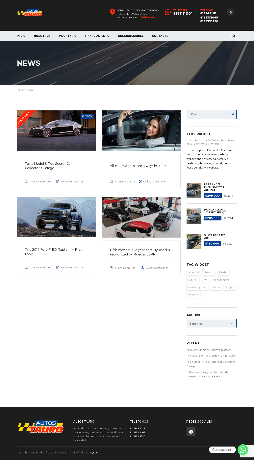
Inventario (68, 35)
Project (230, 287)
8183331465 (209, 17)
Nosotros (42, 35)
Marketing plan (197, 287)
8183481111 (208, 13)
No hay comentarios (72, 181)
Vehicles (193, 295)
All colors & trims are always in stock (208, 350)
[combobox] (212, 323)
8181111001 (182, 13)
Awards (209, 272)
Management (221, 280)
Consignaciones (131, 35)
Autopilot (193, 272)
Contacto (160, 35)
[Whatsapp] (243, 449)
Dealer (223, 272)
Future (192, 280)
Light (204, 280)
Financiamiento (97, 35)
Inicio (21, 35)
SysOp (94, 452)
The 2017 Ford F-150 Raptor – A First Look (211, 356)
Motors (216, 287)
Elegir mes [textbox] (196, 323)
